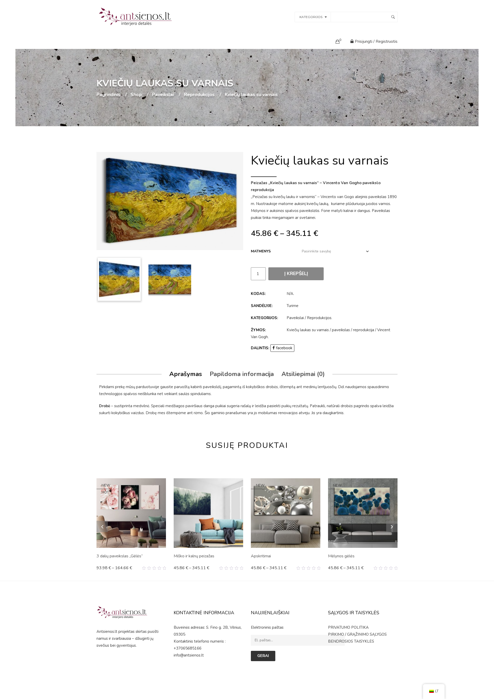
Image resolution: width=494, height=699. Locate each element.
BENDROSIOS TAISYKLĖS (351, 641)
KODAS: (258, 293)
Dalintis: (260, 348)
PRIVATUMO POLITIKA (348, 627)
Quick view (164, 568)
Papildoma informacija (242, 374)
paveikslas (341, 330)
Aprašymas (185, 374)
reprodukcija (363, 330)
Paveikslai (163, 95)
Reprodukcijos (199, 95)
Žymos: (258, 330)
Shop (136, 95)
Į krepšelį (296, 273)
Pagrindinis (108, 95)
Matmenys (261, 251)
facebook (284, 348)
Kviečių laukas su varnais (308, 330)
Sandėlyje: (262, 305)
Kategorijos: (264, 317)
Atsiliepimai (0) (303, 374)
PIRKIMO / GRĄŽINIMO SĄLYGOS (357, 634)
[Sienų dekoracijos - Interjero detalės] (136, 16)
